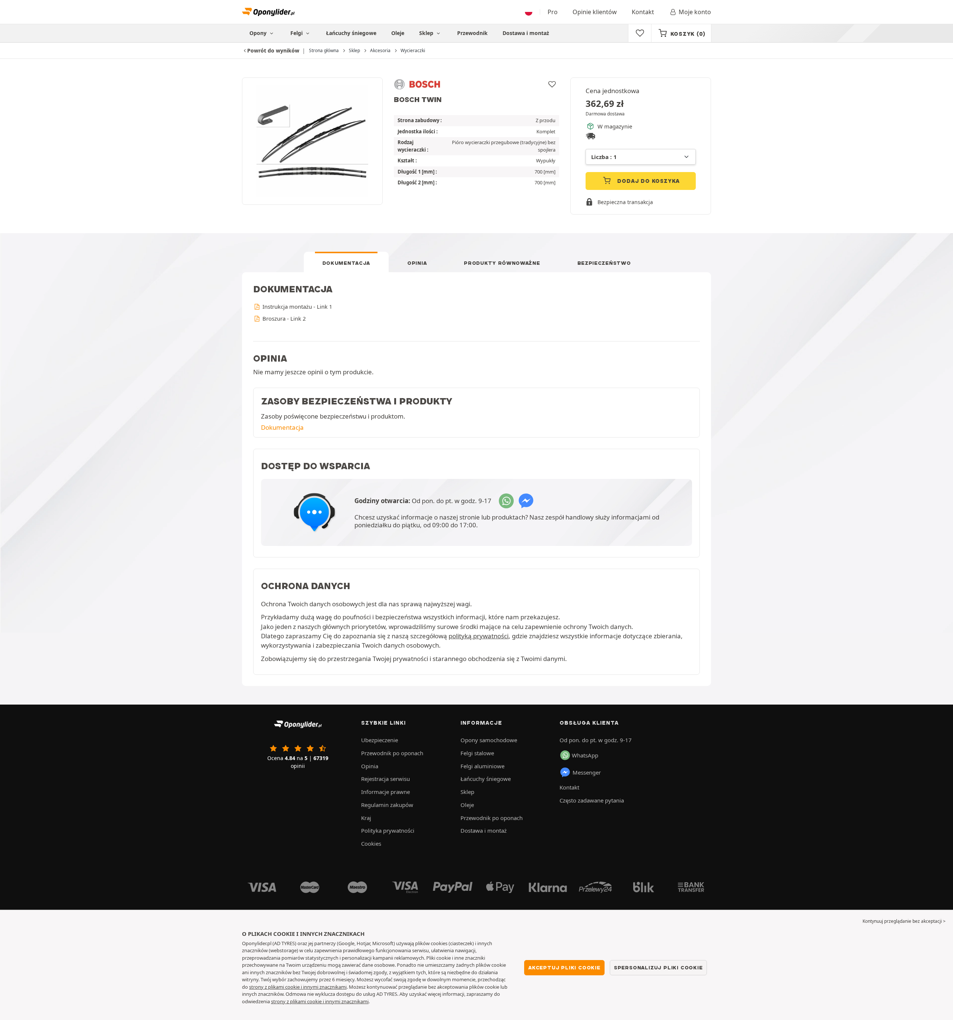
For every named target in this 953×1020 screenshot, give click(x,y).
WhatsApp (585, 755)
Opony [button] (258, 32)
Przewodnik (472, 32)
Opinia (417, 263)
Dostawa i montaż (526, 32)
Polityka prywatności (387, 830)
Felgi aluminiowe (482, 766)
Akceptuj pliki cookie (564, 967)
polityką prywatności (479, 636)
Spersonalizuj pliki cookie (658, 967)
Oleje (397, 32)
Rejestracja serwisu (385, 778)
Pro (553, 12)
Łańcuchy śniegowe (351, 32)
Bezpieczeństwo (604, 263)
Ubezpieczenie (379, 740)
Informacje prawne (385, 791)
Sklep (427, 32)
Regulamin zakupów (387, 804)
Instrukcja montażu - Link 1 (296, 306)
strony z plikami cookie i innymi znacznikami (298, 987)
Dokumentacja (346, 263)
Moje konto (695, 12)
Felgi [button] (297, 32)
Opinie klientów (595, 12)
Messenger (587, 772)
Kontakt (643, 12)
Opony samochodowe (488, 740)
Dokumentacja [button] (282, 427)
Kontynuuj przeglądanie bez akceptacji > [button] (904, 921)
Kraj (366, 818)
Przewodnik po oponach (392, 753)
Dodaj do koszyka (648, 181)
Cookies (371, 843)
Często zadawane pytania (592, 800)
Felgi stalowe (477, 753)
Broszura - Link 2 (283, 318)
